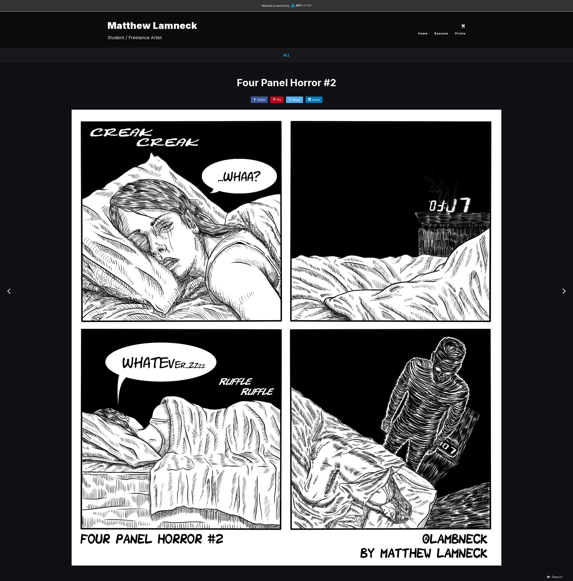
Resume (441, 33)
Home (423, 33)
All (286, 55)
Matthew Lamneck (152, 25)
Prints (460, 33)
